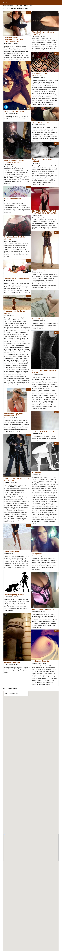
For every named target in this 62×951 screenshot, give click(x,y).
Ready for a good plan (41, 318)
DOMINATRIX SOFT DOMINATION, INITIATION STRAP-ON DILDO (14, 39)
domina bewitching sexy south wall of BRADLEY (16, 479)
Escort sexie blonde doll (41, 122)
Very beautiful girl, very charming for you (13, 415)
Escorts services (8, 5)
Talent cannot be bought (14, 111)
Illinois (26, 5)
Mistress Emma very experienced (40, 74)
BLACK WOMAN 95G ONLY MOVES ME (43, 33)
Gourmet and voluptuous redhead (42, 160)
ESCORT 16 (6, 2)
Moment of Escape (11, 551)
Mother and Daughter (40, 661)
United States (18, 5)
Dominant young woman (14, 595)
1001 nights (36, 473)
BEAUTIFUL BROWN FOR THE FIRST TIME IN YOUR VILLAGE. (44, 212)
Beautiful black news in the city (16, 278)
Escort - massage (39, 270)
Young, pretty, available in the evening (44, 371)
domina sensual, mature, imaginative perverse (14, 161)
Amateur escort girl (12, 662)
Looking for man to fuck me (43, 431)
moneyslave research (12, 199)
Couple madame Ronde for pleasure (15, 238)
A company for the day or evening (14, 312)
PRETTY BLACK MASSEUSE (43, 609)
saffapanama (37, 554)
